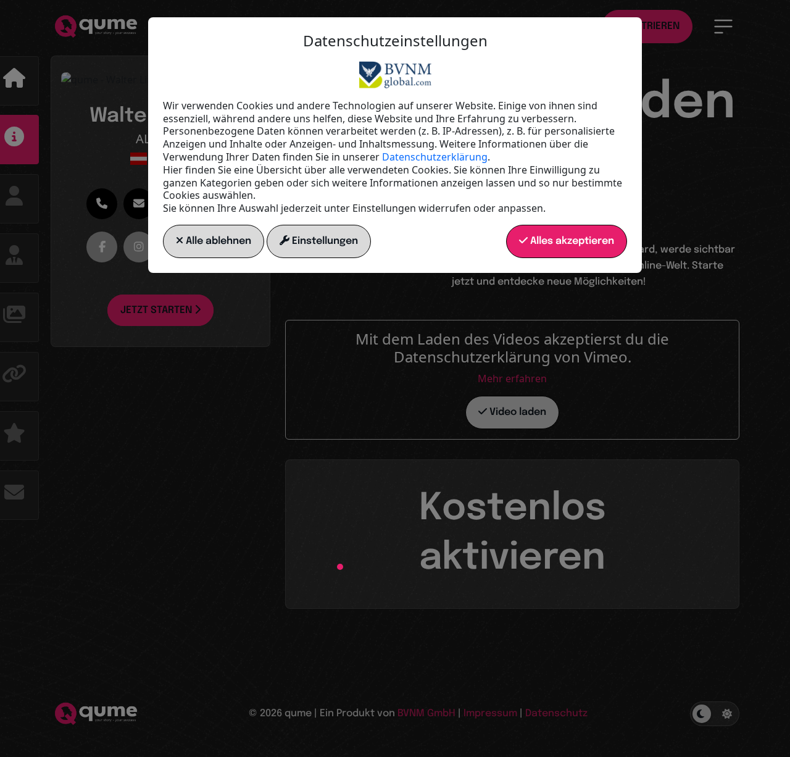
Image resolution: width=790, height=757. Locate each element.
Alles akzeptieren (571, 241)
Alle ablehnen (217, 241)
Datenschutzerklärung (435, 157)
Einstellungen (323, 241)
